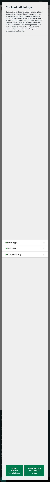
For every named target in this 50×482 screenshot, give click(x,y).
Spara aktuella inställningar (14, 470)
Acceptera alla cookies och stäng (34, 470)
